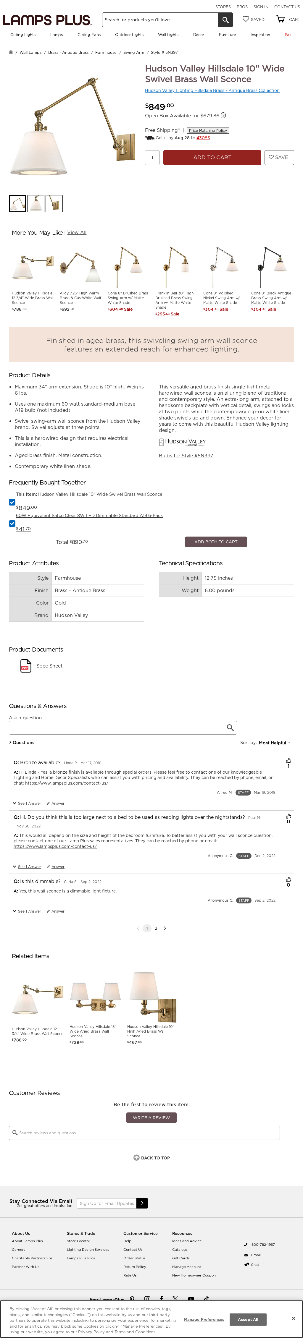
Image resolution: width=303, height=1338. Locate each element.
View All (76, 232)
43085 (203, 138)
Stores (223, 6)
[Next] (164, 1048)
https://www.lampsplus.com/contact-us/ (66, 903)
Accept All (248, 1319)
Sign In (261, 6)
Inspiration (260, 34)
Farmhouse (106, 52)
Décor (198, 34)
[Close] (293, 1318)
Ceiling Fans (89, 34)
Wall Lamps (30, 52)
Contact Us (287, 6)
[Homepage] (11, 52)
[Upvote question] (288, 880)
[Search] (225, 19)
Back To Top (155, 1277)
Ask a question (25, 837)
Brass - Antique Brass (68, 52)
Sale (289, 34)
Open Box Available (182, 116)
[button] (17, 203)
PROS (242, 6)
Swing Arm (133, 52)
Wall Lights (168, 34)
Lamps (56, 34)
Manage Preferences (204, 1319)
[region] (151, 1319)
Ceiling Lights (23, 34)
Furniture (227, 34)
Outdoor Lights (129, 34)
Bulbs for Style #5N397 (186, 455)
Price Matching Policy (208, 130)
